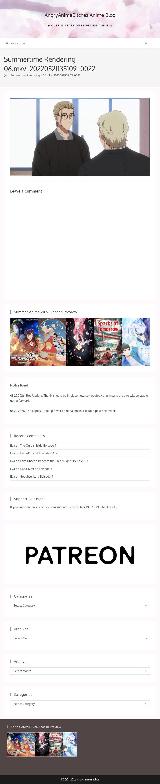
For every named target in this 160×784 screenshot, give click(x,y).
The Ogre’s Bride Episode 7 (38, 445)
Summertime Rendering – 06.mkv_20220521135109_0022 (45, 75)
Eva (12, 445)
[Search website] (146, 43)
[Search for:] (22, 43)
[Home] (5, 75)
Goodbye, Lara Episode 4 (36, 476)
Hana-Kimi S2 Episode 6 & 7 (38, 453)
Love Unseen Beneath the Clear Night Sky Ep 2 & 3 (54, 461)
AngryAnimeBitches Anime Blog (80, 15)
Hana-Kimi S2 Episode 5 (36, 469)
